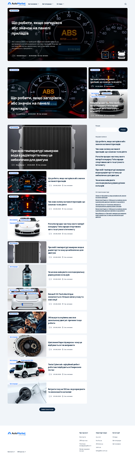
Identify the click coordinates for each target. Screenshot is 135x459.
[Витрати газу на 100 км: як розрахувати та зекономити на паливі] (27, 393)
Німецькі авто (107, 93)
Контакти (11, 452)
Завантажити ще (47, 409)
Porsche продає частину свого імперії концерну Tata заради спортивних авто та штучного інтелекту (110, 160)
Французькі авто (33, 293)
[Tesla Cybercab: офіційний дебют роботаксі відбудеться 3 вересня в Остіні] (27, 369)
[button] (125, 4)
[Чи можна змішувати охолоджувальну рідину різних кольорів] (27, 276)
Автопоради (14, 10)
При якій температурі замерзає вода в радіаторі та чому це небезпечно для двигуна (110, 172)
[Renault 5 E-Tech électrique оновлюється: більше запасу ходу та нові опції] (27, 299)
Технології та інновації (98, 96)
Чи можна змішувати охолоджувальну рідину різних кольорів (110, 183)
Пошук (98, 126)
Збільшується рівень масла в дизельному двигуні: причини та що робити (111, 209)
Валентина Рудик (101, 200)
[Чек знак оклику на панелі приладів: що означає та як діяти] (68, 34)
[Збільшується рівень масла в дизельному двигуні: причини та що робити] (27, 322)
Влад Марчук (100, 213)
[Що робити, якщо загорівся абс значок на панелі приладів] (47, 92)
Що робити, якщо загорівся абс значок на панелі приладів (110, 143)
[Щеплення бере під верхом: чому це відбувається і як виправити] (27, 346)
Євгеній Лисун (100, 204)
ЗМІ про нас (20, 452)
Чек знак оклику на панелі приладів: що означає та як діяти (111, 150)
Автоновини (95, 93)
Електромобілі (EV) (27, 290)
